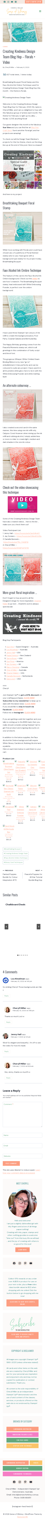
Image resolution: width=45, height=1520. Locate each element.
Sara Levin (10, 679)
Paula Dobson (12, 655)
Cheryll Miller (11, 670)
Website (7, 1156)
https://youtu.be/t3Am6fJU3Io (29, 536)
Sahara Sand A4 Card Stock (32, 815)
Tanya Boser (11, 658)
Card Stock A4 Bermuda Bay (9, 835)
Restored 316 (22, 1517)
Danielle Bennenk (13, 676)
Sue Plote (10, 661)
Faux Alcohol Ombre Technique (15, 858)
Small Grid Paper (20, 790)
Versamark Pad (8, 812)
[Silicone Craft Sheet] (32, 787)
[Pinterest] (16, 2)
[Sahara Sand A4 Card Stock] (32, 809)
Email (6, 1146)
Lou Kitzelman (12, 649)
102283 (9, 813)
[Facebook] (4, 2)
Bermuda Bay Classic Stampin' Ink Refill (9, 798)
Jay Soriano (11, 664)
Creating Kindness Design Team (16, 853)
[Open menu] (40, 11)
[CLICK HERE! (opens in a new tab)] (23, 698)
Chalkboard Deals (15, 904)
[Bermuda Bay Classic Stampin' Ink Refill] (9, 790)
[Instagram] (8, 2)
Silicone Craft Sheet (32, 790)
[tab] (17, 955)
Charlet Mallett (12, 673)
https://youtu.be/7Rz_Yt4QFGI (15, 542)
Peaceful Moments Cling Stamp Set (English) (20, 774)
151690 (32, 773)
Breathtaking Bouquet (12, 849)
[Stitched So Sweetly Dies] (32, 764)
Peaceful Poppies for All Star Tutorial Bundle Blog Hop (33, 875)
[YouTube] (12, 2)
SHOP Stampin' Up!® (33, 2)
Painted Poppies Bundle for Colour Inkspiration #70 (10, 875)
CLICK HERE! (29, 698)
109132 (20, 821)
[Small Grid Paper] (20, 787)
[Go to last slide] (6, 926)
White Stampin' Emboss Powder (20, 818)
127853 (32, 792)
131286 (8, 837)
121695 (32, 818)
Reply (6, 996)
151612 (8, 779)
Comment (8, 1104)
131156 (8, 801)
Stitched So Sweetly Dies (32, 770)
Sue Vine (10, 647)
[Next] (38, 926)
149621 (20, 792)
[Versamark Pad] (9, 808)
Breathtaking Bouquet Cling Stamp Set (9, 776)
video (34, 278)
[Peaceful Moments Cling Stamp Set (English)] (20, 766)
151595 (21, 777)
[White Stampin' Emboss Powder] (20, 811)
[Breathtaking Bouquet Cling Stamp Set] (9, 767)
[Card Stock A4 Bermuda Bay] (9, 829)
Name (6, 1135)
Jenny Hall (10, 652)
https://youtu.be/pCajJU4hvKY (27, 533)
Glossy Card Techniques (13, 862)
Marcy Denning (12, 667)
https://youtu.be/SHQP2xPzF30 (16, 548)
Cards (5, 46)
